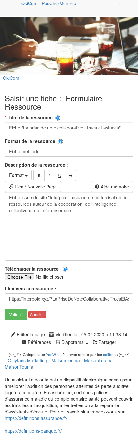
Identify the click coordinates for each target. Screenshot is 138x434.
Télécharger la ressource (34, 268)
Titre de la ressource (30, 117)
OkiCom (30, 3)
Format (17, 175)
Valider (16, 314)
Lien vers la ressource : (31, 288)
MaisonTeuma (66, 360)
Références (38, 342)
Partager (106, 342)
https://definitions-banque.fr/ (33, 431)
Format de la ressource (31, 141)
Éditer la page (30, 334)
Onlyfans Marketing (28, 360)
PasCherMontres (59, 3)
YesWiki (53, 354)
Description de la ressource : (37, 165)
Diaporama (72, 342)
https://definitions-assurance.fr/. (37, 418)
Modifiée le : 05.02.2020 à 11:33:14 (90, 334)
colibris (109, 354)
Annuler (37, 314)
